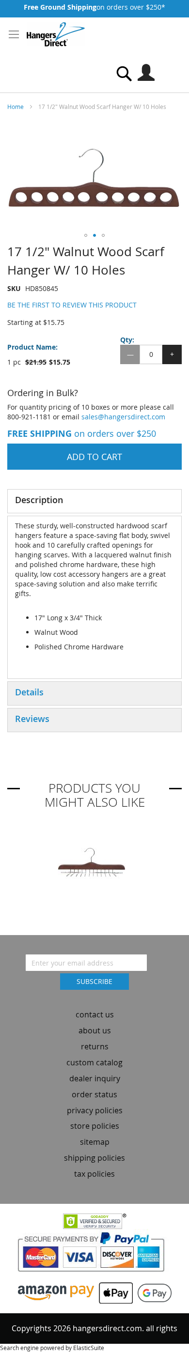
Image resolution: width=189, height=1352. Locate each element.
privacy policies (95, 1110)
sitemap (95, 1142)
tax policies (94, 1173)
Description (39, 500)
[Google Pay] (152, 1292)
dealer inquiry (94, 1078)
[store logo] (56, 34)
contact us (95, 1014)
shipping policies (94, 1157)
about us (95, 1030)
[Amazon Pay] (56, 1292)
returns (95, 1046)
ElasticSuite (88, 1348)
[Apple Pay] (113, 1292)
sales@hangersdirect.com (123, 416)
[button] (85, 235)
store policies (94, 1126)
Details (29, 692)
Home (15, 106)
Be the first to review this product (72, 304)
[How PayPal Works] (94, 1254)
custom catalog (94, 1062)
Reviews (32, 718)
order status (94, 1094)
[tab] (94, 501)
